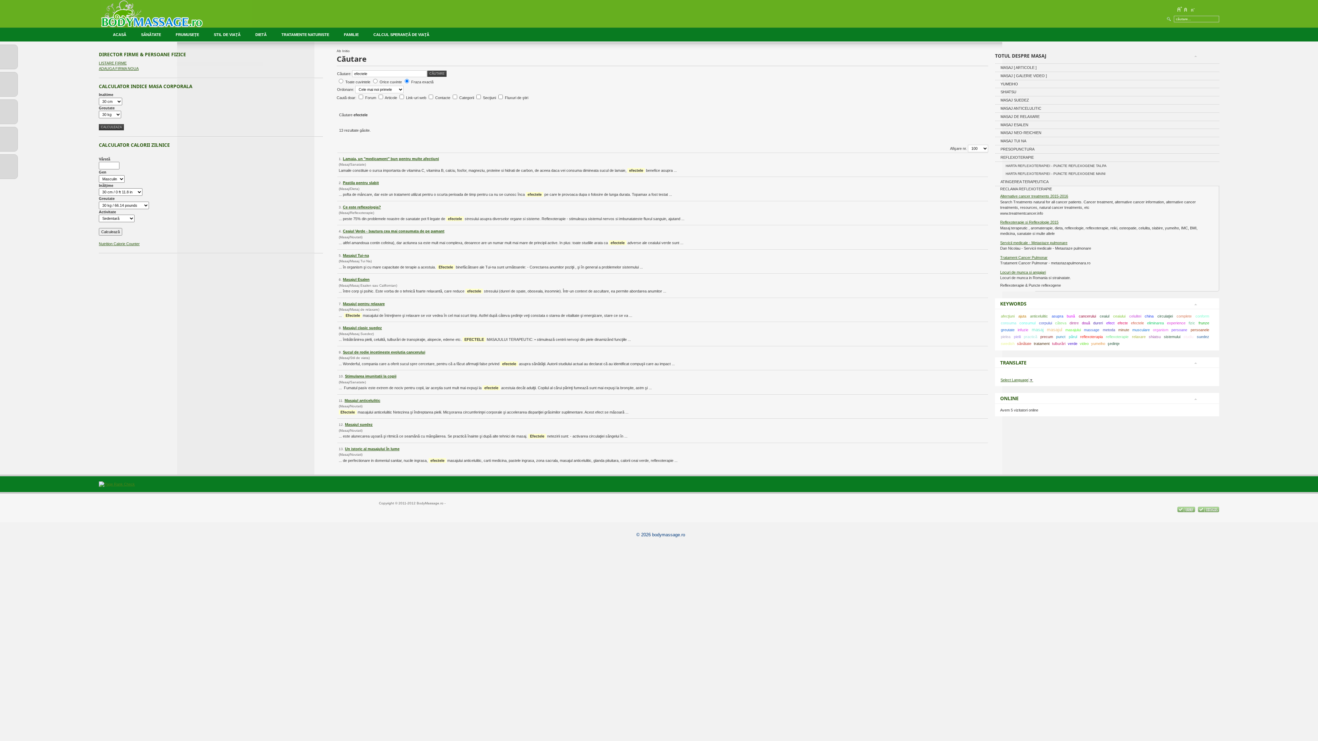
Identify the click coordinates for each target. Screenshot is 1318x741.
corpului (1045, 323)
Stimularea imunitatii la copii (370, 376)
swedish (1008, 344)
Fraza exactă (422, 82)
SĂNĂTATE (151, 35)
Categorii (467, 98)
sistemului (1172, 337)
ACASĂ (119, 35)
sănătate (1024, 344)
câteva (1060, 323)
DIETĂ (261, 35)
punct (1060, 337)
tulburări (1058, 344)
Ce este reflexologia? (362, 207)
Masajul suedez (359, 424)
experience (1176, 323)
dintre (1074, 323)
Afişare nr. (959, 148)
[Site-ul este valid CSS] (1186, 511)
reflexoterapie (1117, 337)
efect (1110, 323)
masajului (1073, 330)
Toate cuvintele (357, 82)
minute (1123, 330)
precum (1046, 337)
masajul (1054, 329)
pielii (1017, 337)
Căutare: (344, 74)
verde (1072, 344)
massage (1091, 330)
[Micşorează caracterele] (1192, 9)
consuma (1008, 323)
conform (1202, 316)
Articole (391, 98)
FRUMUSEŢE (187, 35)
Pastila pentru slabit (361, 183)
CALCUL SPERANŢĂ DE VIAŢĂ (401, 35)
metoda (1109, 330)
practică (1030, 337)
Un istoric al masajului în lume (372, 449)
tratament (1042, 344)
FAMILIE (351, 35)
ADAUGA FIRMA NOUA (119, 69)
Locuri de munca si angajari (1023, 272)
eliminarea (1155, 323)
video (1084, 344)
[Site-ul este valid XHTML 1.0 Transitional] (1208, 511)
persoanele (1200, 330)
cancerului (1087, 316)
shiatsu (1155, 337)
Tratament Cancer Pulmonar (1024, 257)
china (1149, 316)
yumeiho (1098, 344)
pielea (1005, 337)
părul (1073, 337)
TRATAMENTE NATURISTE (305, 35)
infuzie (1023, 330)
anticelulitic (1039, 316)
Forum (371, 98)
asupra (1057, 316)
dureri (1098, 323)
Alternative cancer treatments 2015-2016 (1034, 196)
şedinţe (1114, 344)
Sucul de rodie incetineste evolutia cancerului (384, 352)
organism (1160, 330)
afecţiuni (1008, 316)
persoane (1179, 330)
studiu (1188, 337)
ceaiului (1119, 316)
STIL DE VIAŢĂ (227, 35)
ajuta (1022, 316)
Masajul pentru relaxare (364, 304)
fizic (1192, 323)
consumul (1027, 323)
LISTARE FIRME (113, 63)
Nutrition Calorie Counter (119, 244)
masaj (1038, 329)
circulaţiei (1165, 316)
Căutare (436, 73)
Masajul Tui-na (356, 255)
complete (1184, 316)
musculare (1141, 330)
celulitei (1135, 316)
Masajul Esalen (356, 279)
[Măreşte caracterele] (1179, 9)
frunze (1204, 323)
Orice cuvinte (391, 82)
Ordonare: (346, 89)
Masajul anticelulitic (362, 400)
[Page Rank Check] (117, 484)
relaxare (1139, 337)
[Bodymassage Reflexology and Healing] (176, 13)
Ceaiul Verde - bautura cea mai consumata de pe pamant (393, 231)
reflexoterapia (1091, 337)
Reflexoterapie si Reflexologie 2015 (1029, 222)
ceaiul (1104, 316)
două (1086, 323)
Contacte (443, 98)
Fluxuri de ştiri (516, 98)
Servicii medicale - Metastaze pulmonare (1033, 243)
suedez (1203, 337)
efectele (1137, 323)
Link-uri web (416, 98)
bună (1071, 316)
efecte (1123, 323)
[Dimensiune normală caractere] (1186, 9)
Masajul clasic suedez (362, 328)
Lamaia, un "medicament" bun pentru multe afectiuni (391, 159)
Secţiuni (490, 98)
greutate (1008, 330)
